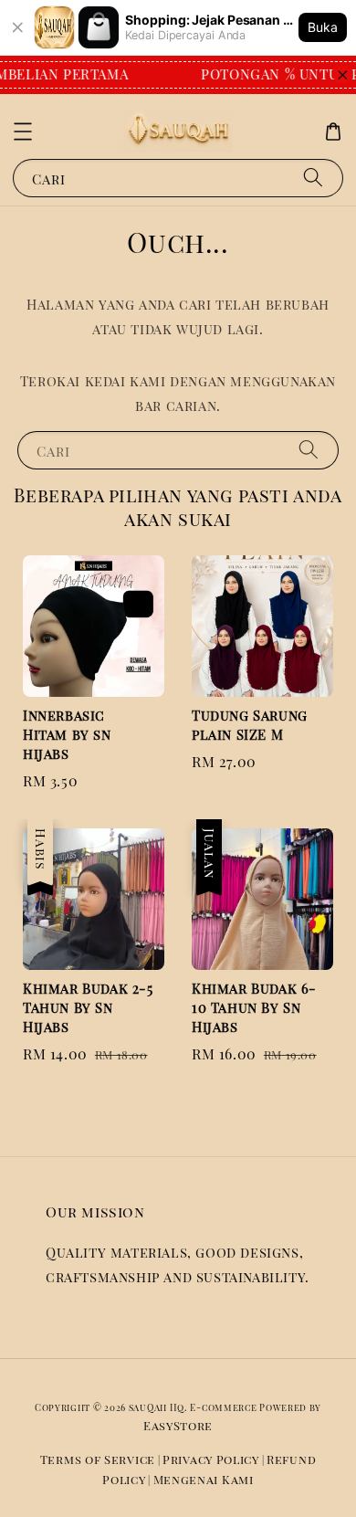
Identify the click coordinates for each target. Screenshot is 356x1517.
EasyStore (178, 1425)
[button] (23, 131)
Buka (323, 27)
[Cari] (313, 177)
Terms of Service (97, 1459)
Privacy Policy (210, 1459)
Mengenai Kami (203, 1479)
